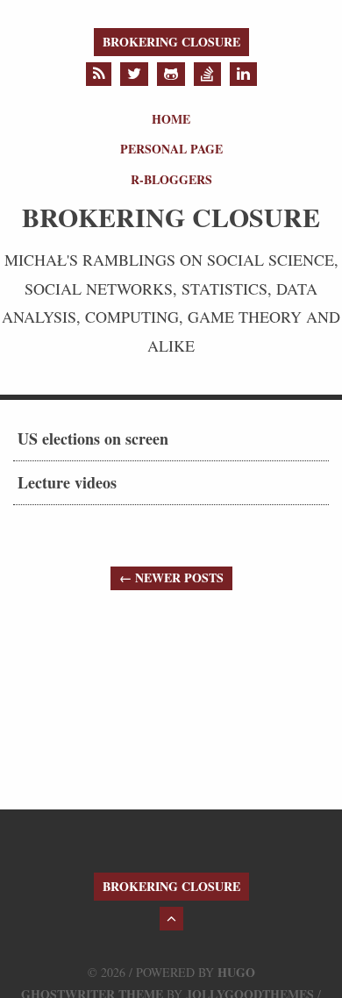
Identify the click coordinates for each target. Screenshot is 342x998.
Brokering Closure (171, 41)
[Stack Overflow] (207, 74)
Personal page (171, 148)
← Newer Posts (171, 577)
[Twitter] (134, 74)
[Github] (171, 74)
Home (171, 119)
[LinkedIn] (243, 74)
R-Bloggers (171, 179)
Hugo (236, 972)
